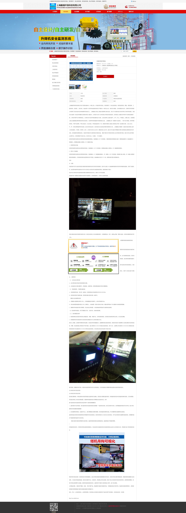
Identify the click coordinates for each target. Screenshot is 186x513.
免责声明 (89, 508)
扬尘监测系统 (55, 62)
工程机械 (104, 65)
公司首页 (55, 11)
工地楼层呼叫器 (55, 89)
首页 (129, 56)
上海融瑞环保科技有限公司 (113, 506)
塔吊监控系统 (55, 76)
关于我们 (87, 11)
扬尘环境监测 (55, 72)
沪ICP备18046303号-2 (102, 506)
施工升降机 (114, 65)
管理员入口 (93, 508)
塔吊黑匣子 (54, 59)
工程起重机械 (109, 65)
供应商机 (65, 11)
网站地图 (99, 508)
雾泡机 (53, 79)
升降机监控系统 (55, 85)
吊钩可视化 (54, 66)
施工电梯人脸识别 (56, 82)
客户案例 (109, 11)
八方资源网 (84, 508)
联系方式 (131, 11)
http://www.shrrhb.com (74, 498)
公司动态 (98, 11)
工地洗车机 (54, 69)
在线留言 (105, 76)
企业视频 (76, 11)
